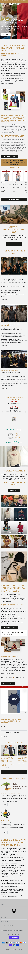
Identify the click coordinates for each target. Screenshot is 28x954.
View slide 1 (5, 37)
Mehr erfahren (9, 156)
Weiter (4, 299)
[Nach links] (21, 712)
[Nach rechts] (25, 712)
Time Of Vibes (13, 949)
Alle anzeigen (14, 199)
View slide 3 (14, 37)
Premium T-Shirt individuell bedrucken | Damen (18, 187)
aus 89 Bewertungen (13, 403)
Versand (7, 728)
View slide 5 (22, 37)
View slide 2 (9, 37)
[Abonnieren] (26, 925)
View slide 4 (18, 37)
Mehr (4, 805)
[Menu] (2, 4)
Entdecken (10, 34)
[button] (22, 4)
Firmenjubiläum (22, 131)
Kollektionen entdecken (8, 895)
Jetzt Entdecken (8, 683)
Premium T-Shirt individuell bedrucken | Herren (6, 187)
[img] (14, 401)
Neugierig (14, 490)
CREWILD (3, 716)
